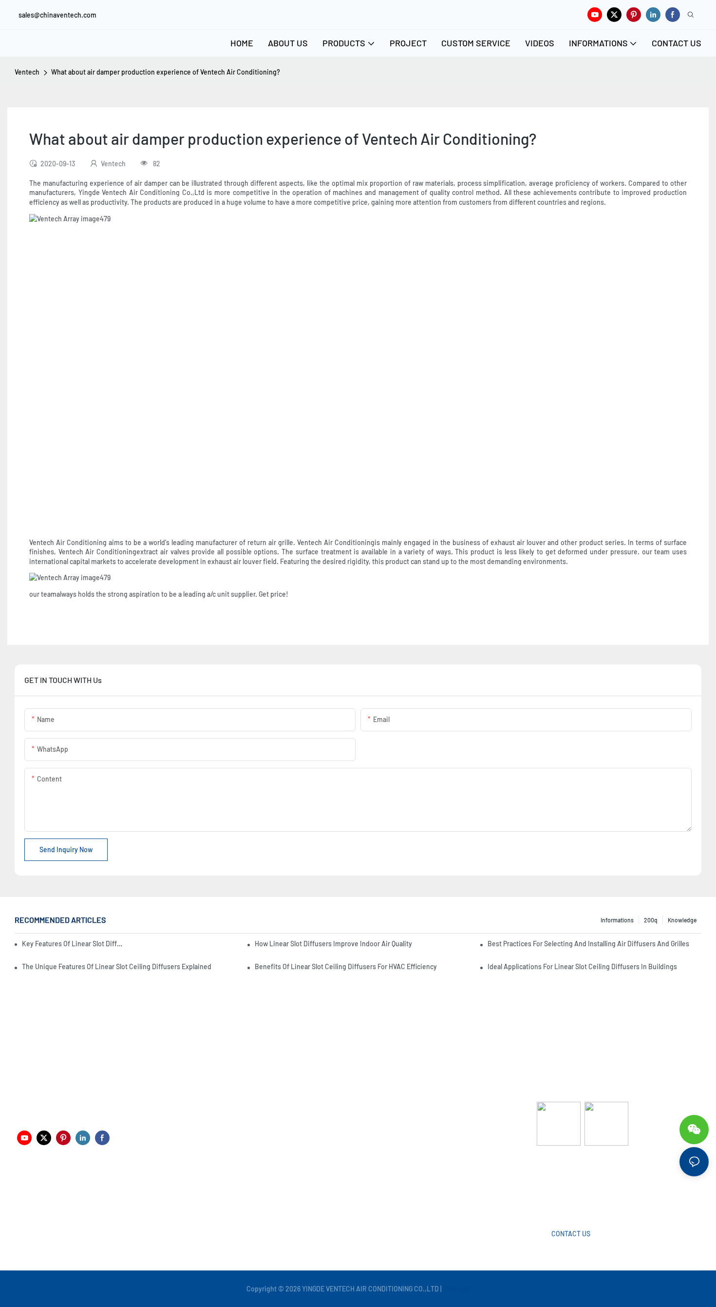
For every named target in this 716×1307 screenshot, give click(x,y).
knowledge (682, 920)
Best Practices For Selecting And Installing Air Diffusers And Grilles (588, 943)
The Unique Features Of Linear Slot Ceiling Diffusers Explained (116, 966)
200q (651, 920)
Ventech (27, 72)
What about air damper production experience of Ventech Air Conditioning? (165, 72)
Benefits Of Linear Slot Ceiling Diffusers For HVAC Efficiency (346, 966)
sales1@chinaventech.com (361, 1192)
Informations (617, 920)
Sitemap (456, 1289)
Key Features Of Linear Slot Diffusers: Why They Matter (73, 943)
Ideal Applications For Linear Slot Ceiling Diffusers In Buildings (582, 966)
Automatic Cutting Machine (578, 1184)
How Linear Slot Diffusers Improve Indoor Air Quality (333, 943)
